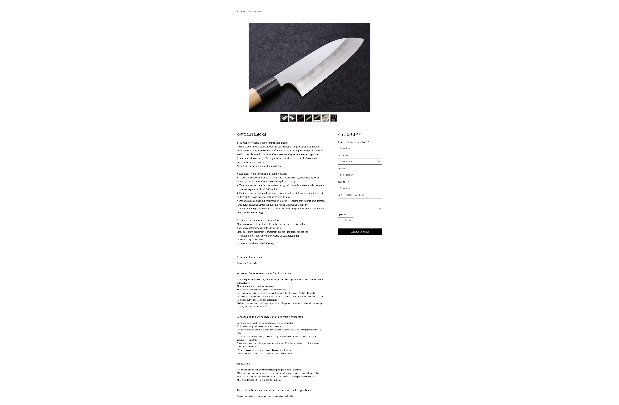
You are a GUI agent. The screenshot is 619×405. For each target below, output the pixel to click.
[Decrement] (341, 220)
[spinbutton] (345, 220)
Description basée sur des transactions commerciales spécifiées (265, 396)
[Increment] (350, 220)
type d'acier (344, 155)
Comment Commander (247, 263)
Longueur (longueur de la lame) (353, 142)
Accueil (241, 11)
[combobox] (360, 148)
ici (261, 212)
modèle (342, 168)
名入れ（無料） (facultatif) (351, 195)
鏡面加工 (343, 182)
